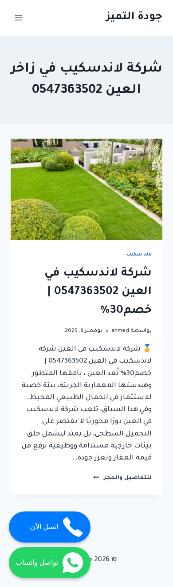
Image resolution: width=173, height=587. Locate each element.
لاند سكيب (139, 254)
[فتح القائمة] (19, 17)
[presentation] (86, 189)
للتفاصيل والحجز (122, 478)
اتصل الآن (44, 527)
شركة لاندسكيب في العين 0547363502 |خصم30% (98, 292)
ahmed (120, 331)
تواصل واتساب (37, 562)
